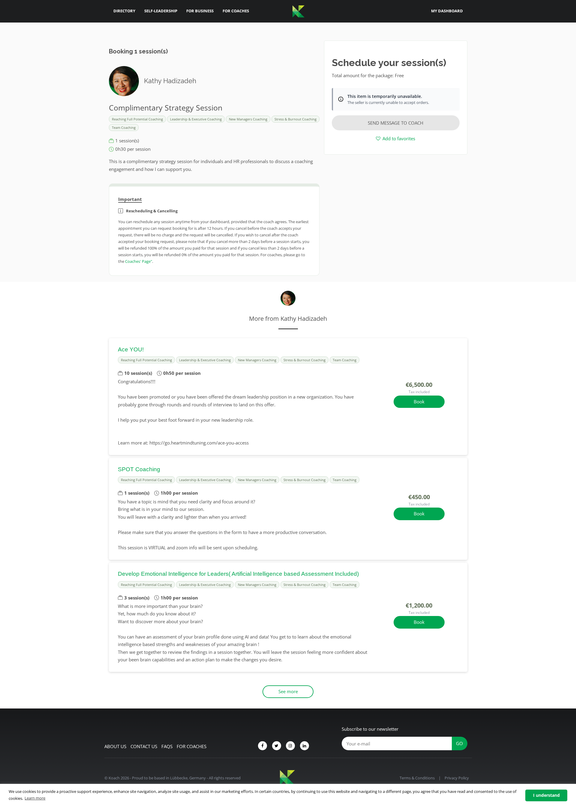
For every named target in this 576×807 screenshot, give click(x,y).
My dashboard (447, 11)
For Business (200, 11)
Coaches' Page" (138, 261)
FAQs (166, 746)
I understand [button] (546, 795)
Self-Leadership (160, 11)
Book (419, 402)
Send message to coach (395, 123)
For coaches (191, 746)
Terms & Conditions (417, 778)
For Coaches (236, 11)
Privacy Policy (457, 778)
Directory (124, 11)
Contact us (143, 746)
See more (288, 691)
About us (115, 746)
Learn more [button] (35, 798)
